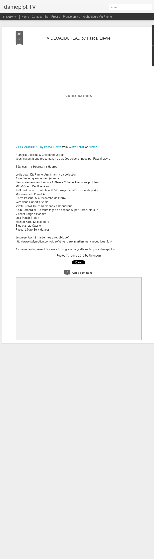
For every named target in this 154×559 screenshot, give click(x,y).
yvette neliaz (76, 147)
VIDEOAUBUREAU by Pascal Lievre (78, 38)
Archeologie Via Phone (97, 16)
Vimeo (93, 147)
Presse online (71, 16)
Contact (37, 16)
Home (25, 16)
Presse (55, 16)
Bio (47, 16)
